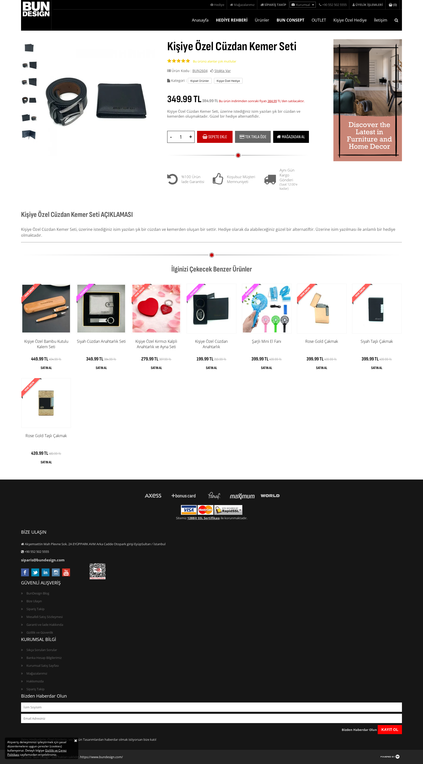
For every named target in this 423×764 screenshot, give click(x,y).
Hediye (218, 4)
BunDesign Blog (37, 593)
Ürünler (262, 20)
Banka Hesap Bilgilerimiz (44, 657)
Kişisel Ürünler (199, 81)
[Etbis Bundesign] (98, 578)
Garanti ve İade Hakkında (44, 624)
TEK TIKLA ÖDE (255, 136)
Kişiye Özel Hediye (350, 20)
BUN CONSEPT (290, 20)
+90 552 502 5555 (334, 4)
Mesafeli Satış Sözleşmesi (44, 617)
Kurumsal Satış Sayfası (42, 665)
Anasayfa (200, 20)
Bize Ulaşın (34, 601)
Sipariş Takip (35, 609)
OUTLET (319, 20)
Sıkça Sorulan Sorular (41, 650)
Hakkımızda (35, 681)
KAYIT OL (389, 729)
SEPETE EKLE (217, 136)
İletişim (380, 20)
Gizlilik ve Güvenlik (39, 632)
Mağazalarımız (244, 4)
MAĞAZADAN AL (293, 136)
